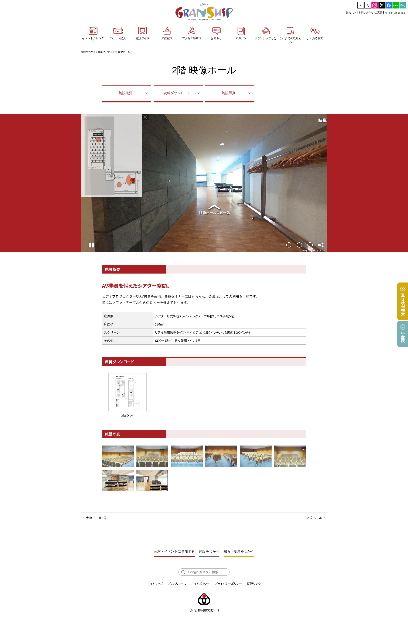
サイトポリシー (200, 583)
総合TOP (351, 12)
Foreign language (395, 12)
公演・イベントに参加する (174, 551)
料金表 (403, 337)
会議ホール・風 (96, 517)
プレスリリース (177, 583)
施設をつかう (88, 52)
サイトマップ (155, 583)
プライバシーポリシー (228, 583)
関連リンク (254, 583)
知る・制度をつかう (239, 551)
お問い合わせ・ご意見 (370, 12)
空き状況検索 (403, 304)
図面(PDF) (128, 415)
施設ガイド (104, 52)
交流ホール (314, 517)
